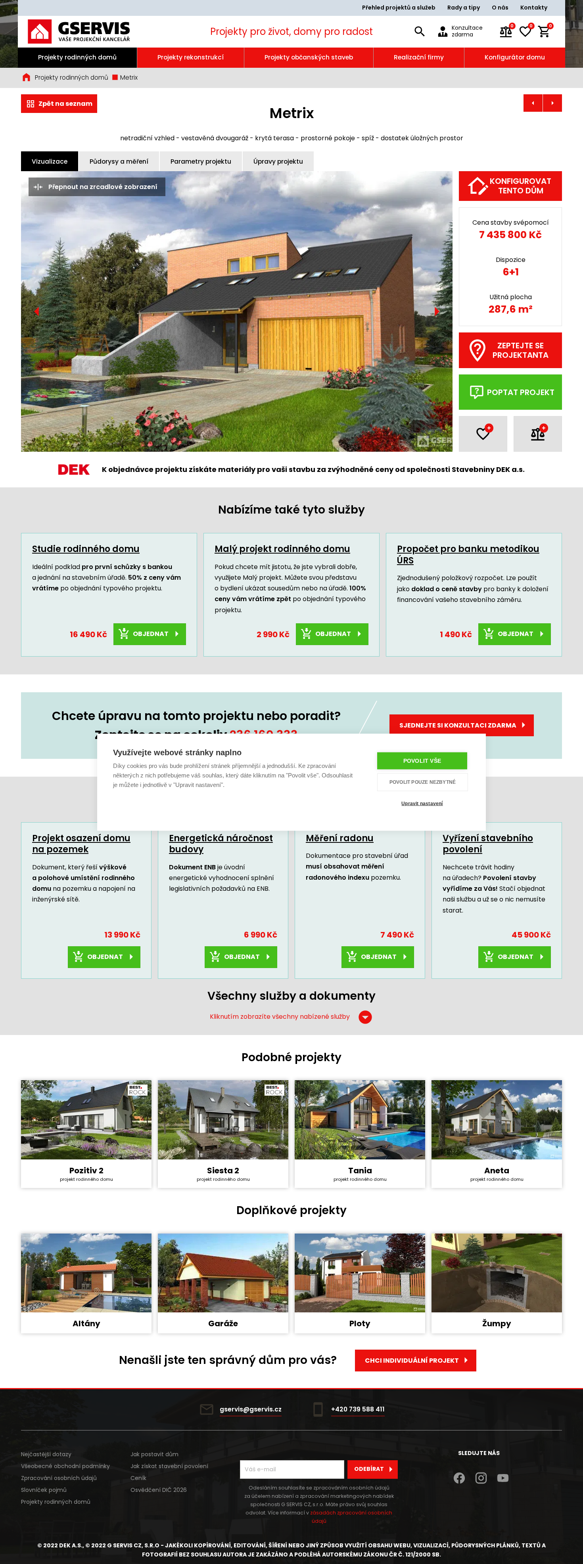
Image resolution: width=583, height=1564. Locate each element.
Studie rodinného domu (86, 549)
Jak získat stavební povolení (169, 1466)
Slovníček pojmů (44, 1490)
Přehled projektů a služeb (398, 7)
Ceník (138, 1478)
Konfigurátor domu (515, 57)
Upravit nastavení (422, 803)
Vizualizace (49, 161)
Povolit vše (422, 761)
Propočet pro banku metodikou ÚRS (468, 555)
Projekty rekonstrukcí (190, 57)
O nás (500, 7)
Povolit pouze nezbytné (422, 782)
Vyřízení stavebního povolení (488, 844)
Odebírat (369, 1469)
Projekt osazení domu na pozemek (81, 844)
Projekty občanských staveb (309, 57)
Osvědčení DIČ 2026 (158, 1490)
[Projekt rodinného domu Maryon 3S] (533, 103)
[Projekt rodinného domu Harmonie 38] (552, 103)
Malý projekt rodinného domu (282, 549)
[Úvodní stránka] (90, 31)
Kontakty (533, 7)
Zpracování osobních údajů (59, 1478)
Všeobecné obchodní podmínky (65, 1466)
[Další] (436, 311)
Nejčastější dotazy (46, 1454)
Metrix (128, 77)
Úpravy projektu (278, 161)
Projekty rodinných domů (77, 57)
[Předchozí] (37, 311)
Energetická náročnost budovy (221, 844)
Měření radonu (340, 838)
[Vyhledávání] (419, 31)
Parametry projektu (201, 161)
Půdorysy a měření (119, 161)
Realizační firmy (419, 57)
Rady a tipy (463, 7)
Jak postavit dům (154, 1454)
